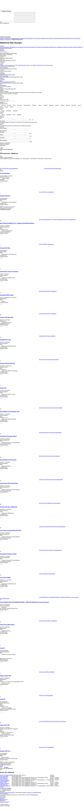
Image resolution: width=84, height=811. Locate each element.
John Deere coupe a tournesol (9, 271)
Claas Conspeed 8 (4, 779)
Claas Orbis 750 (4, 777)
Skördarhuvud (69, 38)
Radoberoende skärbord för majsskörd (50, 38)
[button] (42, 30)
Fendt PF (2, 699)
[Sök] (24, 17)
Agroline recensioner (27, 792)
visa (1, 148)
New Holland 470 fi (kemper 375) (9, 411)
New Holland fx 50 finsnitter (8, 459)
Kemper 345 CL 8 (5, 751)
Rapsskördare (62, 38)
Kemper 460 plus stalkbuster (8, 507)
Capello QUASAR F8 (5, 785)
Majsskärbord (22, 38)
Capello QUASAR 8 (4, 781)
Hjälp (5, 788)
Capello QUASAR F (4, 783)
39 (4, 767)
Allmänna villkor (3, 792)
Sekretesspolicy (11, 792)
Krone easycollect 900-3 (7, 624)
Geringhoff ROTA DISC (7, 295)
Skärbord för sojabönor (5, 39)
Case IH (2, 648)
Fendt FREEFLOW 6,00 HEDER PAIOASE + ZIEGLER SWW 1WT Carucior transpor (24, 602)
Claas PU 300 (3, 782)
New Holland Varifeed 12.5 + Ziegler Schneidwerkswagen (17, 223)
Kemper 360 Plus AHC (6, 317)
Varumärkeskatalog (36, 792)
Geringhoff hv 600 (5, 339)
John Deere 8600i (5, 577)
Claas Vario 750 (3, 784)
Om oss (2, 788)
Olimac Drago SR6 (5, 675)
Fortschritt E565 (5, 173)
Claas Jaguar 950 (4, 776)
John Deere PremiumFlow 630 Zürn (10, 530)
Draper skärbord (76, 38)
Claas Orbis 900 (5, 725)
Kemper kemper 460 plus (7, 363)
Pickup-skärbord (37, 38)
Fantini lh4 (3, 388)
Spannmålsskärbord (14, 38)
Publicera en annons (5, 209)
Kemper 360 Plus (5, 195)
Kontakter (9, 788)
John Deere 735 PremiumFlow (9, 483)
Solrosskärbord (29, 38)
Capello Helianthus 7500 (6, 775)
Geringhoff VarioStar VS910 (8, 436)
